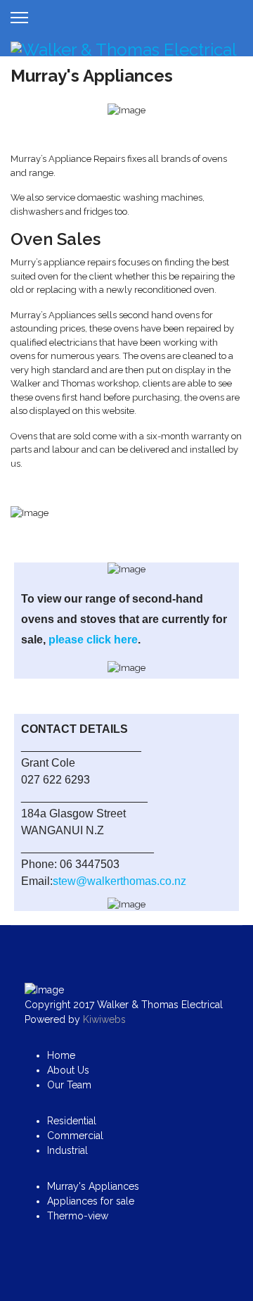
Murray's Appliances (93, 1186)
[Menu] (19, 17)
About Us (68, 1070)
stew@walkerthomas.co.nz (119, 881)
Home (61, 1055)
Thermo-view (77, 1215)
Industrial (67, 1150)
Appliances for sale (90, 1201)
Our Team (69, 1085)
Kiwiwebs (104, 1019)
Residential (71, 1120)
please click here (93, 640)
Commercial (75, 1135)
